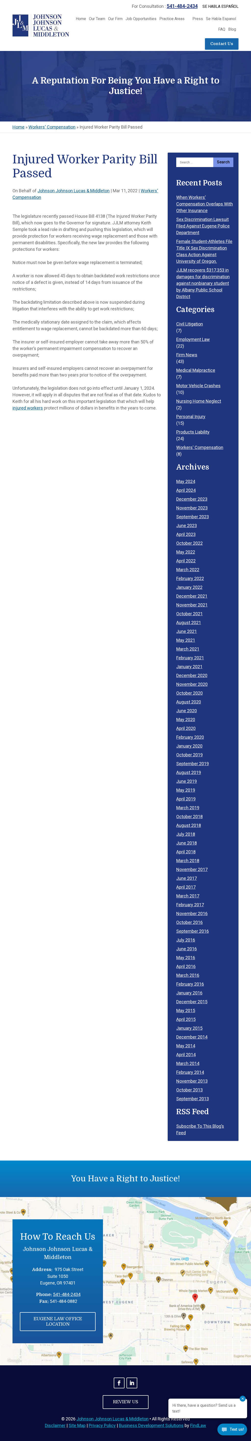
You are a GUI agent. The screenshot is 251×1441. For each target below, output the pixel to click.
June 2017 (186, 878)
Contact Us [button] (221, 44)
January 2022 (189, 587)
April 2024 (186, 490)
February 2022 (190, 578)
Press (197, 19)
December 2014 (191, 1037)
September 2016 (192, 931)
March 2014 (187, 1063)
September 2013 (192, 1098)
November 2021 (192, 604)
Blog (232, 30)
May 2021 (185, 640)
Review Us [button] (125, 1401)
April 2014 (186, 1054)
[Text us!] (232, 1431)
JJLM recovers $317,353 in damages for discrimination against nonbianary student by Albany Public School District (203, 283)
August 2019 (188, 772)
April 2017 (186, 887)
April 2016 (186, 966)
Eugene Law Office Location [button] (58, 1321)
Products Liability (193, 432)
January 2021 (189, 666)
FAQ (221, 30)
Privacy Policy (102, 1425)
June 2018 (186, 843)
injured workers (28, 408)
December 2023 (191, 499)
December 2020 (191, 675)
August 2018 (188, 825)
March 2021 (187, 649)
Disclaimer (55, 1425)
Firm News (186, 354)
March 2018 (187, 860)
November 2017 (192, 869)
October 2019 (189, 754)
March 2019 (187, 807)
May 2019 (185, 790)
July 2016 (185, 940)
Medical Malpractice (195, 370)
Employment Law (193, 339)
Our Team (97, 19)
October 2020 (189, 693)
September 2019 (192, 763)
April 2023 (186, 534)
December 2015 (191, 1001)
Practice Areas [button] (172, 19)
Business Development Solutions (151, 1425)
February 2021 (190, 657)
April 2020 (186, 728)
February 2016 (190, 984)
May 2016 (185, 957)
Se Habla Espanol (221, 19)
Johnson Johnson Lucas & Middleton (74, 190)
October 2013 (189, 1089)
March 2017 (187, 895)
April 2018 (186, 851)
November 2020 (192, 684)
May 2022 (185, 552)
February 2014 (190, 1072)
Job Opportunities (141, 19)
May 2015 (185, 1010)
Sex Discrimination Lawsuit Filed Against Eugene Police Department (203, 226)
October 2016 (189, 922)
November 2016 (192, 913)
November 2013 (192, 1081)
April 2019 (186, 798)
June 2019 (186, 781)
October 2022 (189, 543)
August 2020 (188, 701)
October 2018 (189, 816)
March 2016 (187, 975)
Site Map (77, 1425)
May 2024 (185, 481)
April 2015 (186, 1019)
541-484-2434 (182, 6)
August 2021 (188, 622)
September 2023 (192, 516)
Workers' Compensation (199, 447)
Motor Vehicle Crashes (198, 385)
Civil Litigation (189, 324)
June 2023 (186, 525)
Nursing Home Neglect (198, 401)
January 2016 (189, 992)
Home (81, 19)
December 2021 (191, 596)
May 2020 (185, 719)
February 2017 (190, 904)
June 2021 (186, 631)
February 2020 (190, 737)
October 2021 (189, 613)
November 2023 (192, 507)
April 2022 (186, 560)
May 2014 (185, 1045)
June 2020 (186, 710)
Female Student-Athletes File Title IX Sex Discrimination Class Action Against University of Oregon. (204, 251)
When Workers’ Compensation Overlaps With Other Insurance (204, 204)
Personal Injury (190, 416)
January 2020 (189, 746)
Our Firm (115, 19)
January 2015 (189, 1028)
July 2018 (185, 834)
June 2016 (186, 948)
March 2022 (187, 569)
